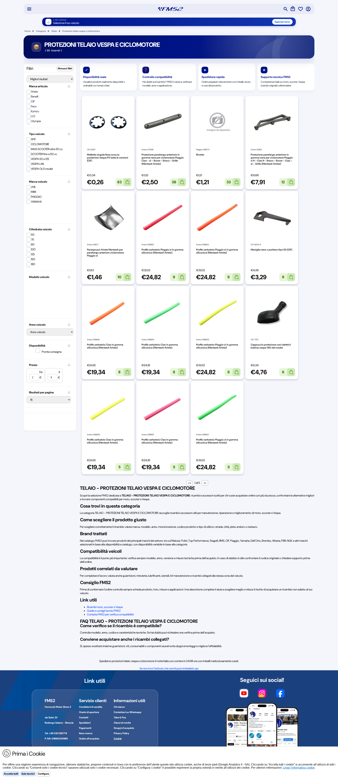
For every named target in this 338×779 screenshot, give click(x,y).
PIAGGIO (36, 197)
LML (33, 187)
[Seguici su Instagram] (262, 695)
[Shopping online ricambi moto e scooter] (170, 9)
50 (33, 234)
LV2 (33, 116)
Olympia (36, 121)
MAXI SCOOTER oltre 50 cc (47, 149)
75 (32, 239)
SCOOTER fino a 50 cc (44, 154)
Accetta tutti (11, 773)
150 (33, 259)
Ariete (34, 91)
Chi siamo (119, 706)
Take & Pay (120, 717)
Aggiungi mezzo (282, 21)
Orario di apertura (89, 712)
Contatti (83, 717)
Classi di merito (122, 722)
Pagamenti (85, 728)
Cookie (118, 738)
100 (33, 249)
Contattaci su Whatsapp (127, 712)
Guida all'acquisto (89, 738)
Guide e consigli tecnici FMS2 (104, 611)
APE (33, 139)
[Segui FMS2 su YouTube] (244, 695)
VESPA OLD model (42, 169)
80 (33, 244)
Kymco (35, 111)
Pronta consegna (51, 352)
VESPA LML (38, 164)
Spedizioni (84, 722)
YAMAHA (36, 202)
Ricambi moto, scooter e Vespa (105, 607)
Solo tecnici (28, 773)
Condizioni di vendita (90, 706)
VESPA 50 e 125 (40, 159)
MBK (33, 192)
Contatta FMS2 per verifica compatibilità (110, 614)
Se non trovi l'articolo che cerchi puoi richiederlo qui (169, 668)
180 (33, 264)
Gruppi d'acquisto (124, 728)
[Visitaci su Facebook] (280, 695)
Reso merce (85, 733)
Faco (34, 106)
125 (33, 254)
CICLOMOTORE (40, 144)
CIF (33, 101)
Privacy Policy (121, 733)
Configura (43, 773)
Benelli (34, 96)
